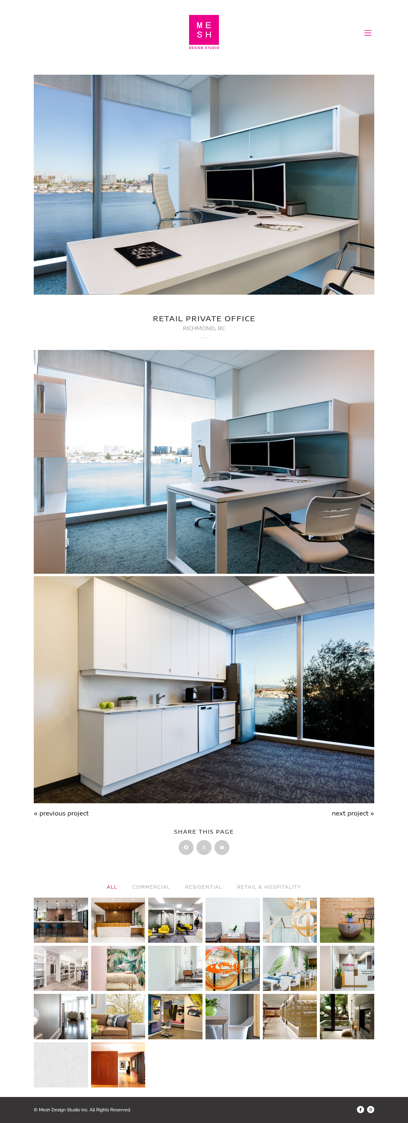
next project (353, 813)
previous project (61, 813)
